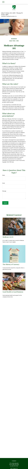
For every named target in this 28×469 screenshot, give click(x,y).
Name (3, 175)
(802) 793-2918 (15, 464)
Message (4, 191)
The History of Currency (11, 264)
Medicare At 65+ (8, 237)
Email (3, 183)
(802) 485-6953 (15, 463)
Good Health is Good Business (13, 292)
